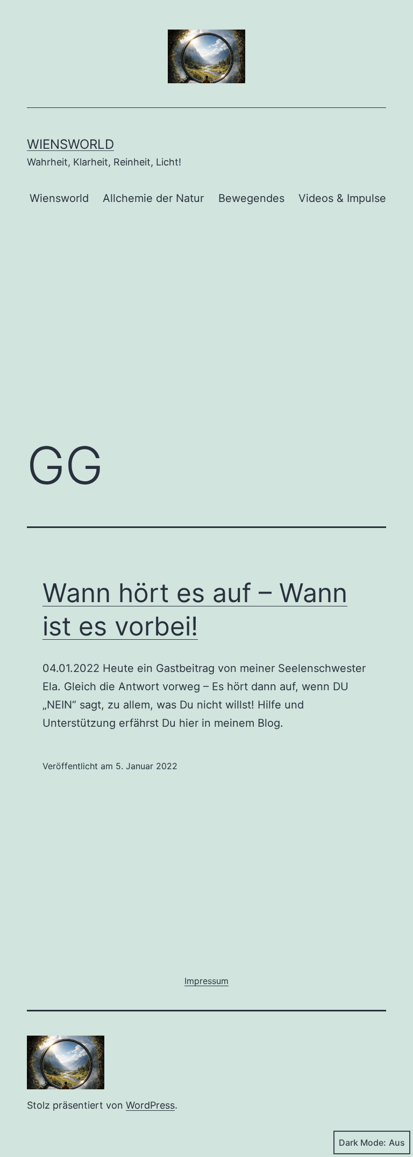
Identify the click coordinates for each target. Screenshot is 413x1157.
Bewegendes (251, 198)
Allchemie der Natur (153, 198)
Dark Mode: (362, 1142)
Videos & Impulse (342, 198)
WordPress (150, 1105)
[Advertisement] (206, 340)
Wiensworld (70, 144)
